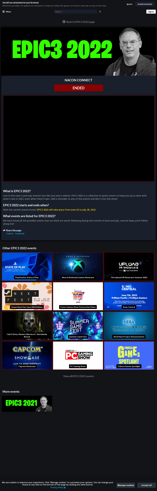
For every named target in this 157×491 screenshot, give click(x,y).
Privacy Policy (57, 487)
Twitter (10, 233)
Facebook (19, 233)
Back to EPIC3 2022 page (80, 21)
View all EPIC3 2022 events (78, 376)
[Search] (100, 12)
